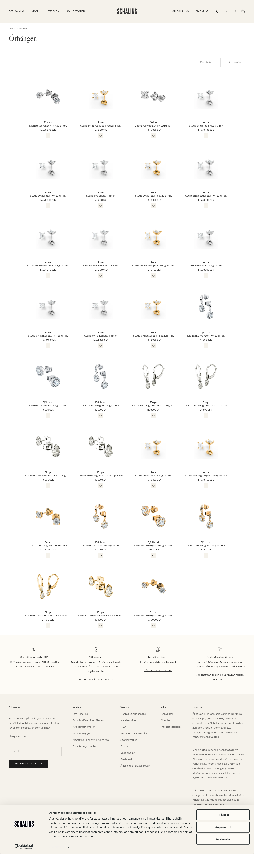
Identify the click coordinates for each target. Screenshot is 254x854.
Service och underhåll (133, 733)
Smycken (53, 11)
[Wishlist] (218, 11)
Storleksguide (128, 739)
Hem (11, 28)
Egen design (127, 752)
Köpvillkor (167, 714)
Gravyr (124, 746)
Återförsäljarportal (84, 746)
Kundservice (128, 720)
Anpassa (221, 826)
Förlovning (16, 11)
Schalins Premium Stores (88, 720)
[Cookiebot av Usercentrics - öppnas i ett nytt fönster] (24, 847)
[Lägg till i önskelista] (48, 135)
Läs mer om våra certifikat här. (96, 679)
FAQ (123, 726)
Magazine (202, 11)
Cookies (165, 720)
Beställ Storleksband (133, 714)
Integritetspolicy (171, 726)
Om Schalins (180, 11)
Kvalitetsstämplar (84, 726)
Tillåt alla (223, 814)
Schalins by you (82, 733)
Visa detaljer (57, 846)
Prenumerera (25, 763)
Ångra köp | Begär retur (135, 765)
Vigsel (36, 11)
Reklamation (128, 759)
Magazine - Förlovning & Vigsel (91, 739)
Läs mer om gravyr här (158, 670)
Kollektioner (76, 11)
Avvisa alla (223, 839)
